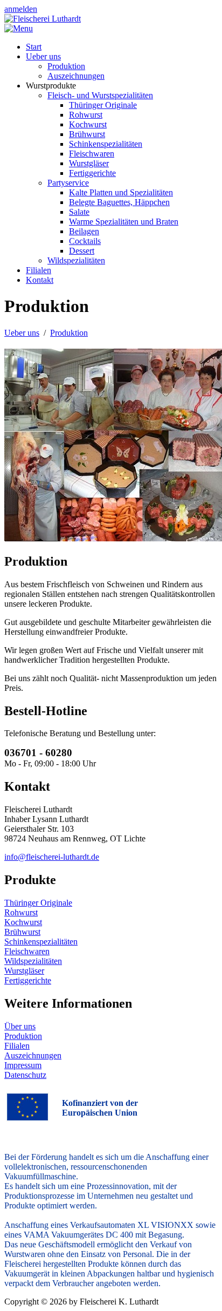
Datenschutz (25, 1074)
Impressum (22, 1065)
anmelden (20, 8)
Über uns (20, 1026)
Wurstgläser (24, 970)
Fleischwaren (27, 951)
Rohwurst (21, 912)
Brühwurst (22, 931)
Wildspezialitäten (33, 961)
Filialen (17, 1045)
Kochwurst (23, 922)
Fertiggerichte (27, 980)
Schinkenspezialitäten (41, 941)
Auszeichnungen (32, 1055)
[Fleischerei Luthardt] (42, 18)
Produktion (23, 1036)
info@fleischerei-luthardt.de (51, 856)
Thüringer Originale (38, 902)
